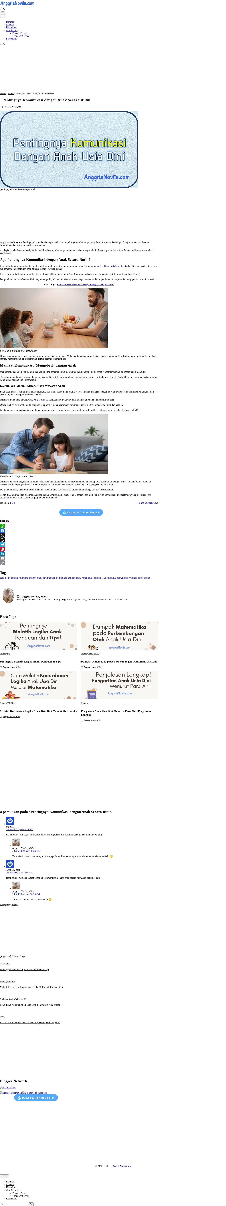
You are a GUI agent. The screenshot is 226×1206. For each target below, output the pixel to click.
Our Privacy (12, 30)
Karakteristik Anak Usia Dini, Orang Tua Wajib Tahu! (85, 284)
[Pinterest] (79, 549)
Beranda (10, 21)
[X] (79, 535)
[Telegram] (79, 544)
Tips (8, 654)
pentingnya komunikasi (92, 577)
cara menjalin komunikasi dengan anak (61, 577)
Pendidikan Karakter (7, 999)
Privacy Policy (19, 33)
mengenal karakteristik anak (108, 266)
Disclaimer (11, 27)
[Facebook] (79, 530)
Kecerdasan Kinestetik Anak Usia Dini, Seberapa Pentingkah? (30, 1022)
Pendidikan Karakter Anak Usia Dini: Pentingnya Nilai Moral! (30, 1005)
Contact (10, 24)
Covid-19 (43, 399)
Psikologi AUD (93, 654)
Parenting (11, 94)
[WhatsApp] (79, 526)
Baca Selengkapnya (148, 503)
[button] (2, 9)
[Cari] (31, 1204)
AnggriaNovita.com (122, 1166)
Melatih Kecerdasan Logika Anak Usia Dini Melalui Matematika (38, 711)
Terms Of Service (20, 36)
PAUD (9, 703)
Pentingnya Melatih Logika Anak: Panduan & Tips (30, 661)
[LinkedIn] (79, 553)
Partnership (11, 38)
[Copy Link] (79, 563)
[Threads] (79, 540)
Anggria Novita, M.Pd (13, 107)
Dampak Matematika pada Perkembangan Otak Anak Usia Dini (119, 661)
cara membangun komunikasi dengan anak (20, 577)
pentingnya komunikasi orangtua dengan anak (127, 577)
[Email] (79, 558)
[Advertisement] (113, 71)
